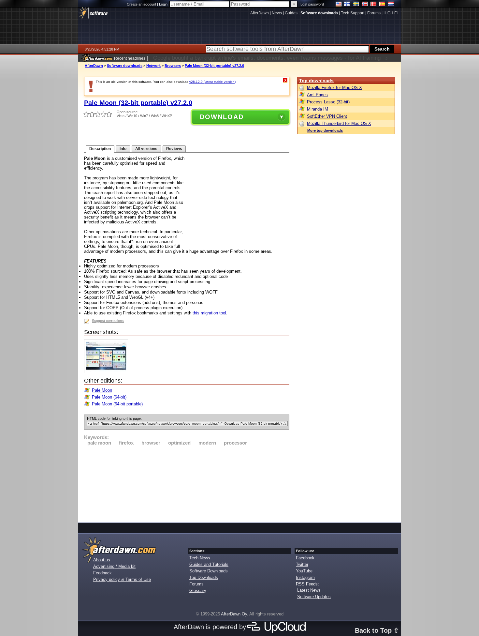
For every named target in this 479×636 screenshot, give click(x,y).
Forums (196, 584)
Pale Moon (102, 390)
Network (153, 66)
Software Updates (314, 596)
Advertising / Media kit (114, 566)
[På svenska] (356, 4)
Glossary (197, 590)
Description (100, 148)
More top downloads (325, 130)
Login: (164, 4)
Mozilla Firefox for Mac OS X (334, 87)
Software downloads (124, 66)
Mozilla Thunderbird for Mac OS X (339, 123)
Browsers (173, 66)
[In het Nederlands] (391, 4)
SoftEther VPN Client (327, 116)
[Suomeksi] (347, 4)
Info (123, 148)
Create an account (141, 4)
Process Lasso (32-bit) (328, 101)
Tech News (199, 557)
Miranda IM (317, 109)
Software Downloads (208, 570)
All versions (146, 148)
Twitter (302, 564)
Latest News (309, 590)
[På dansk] (373, 4)
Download (222, 116)
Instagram (305, 577)
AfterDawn (94, 66)
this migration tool (209, 312)
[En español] (382, 4)
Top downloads (316, 80)
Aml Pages (317, 94)
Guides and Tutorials (208, 564)
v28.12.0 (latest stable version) (212, 81)
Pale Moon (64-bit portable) (117, 403)
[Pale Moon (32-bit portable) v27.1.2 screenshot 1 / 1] (107, 371)
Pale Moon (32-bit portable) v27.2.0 (214, 66)
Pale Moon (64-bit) (109, 397)
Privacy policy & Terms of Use (122, 579)
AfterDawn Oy (234, 614)
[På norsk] (365, 4)
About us (101, 559)
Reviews (174, 148)
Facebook (305, 557)
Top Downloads (203, 577)
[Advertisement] (186, 483)
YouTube (304, 570)
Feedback (102, 572)
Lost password (312, 4)
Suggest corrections (108, 321)
